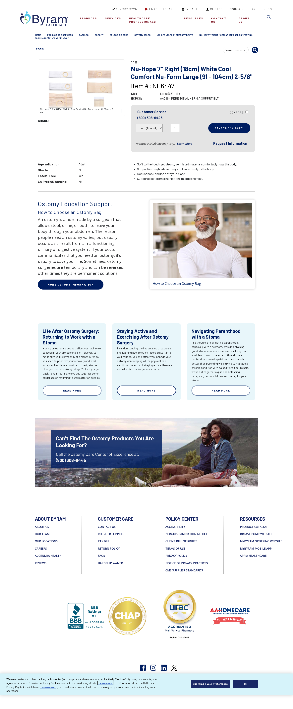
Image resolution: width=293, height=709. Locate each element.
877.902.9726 (126, 9)
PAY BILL (104, 541)
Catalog (83, 35)
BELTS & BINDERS (119, 35)
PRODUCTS (88, 18)
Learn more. (105, 683)
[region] (146, 684)
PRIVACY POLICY (176, 556)
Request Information (230, 143)
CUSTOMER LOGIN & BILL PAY (233, 9)
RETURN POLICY (109, 548)
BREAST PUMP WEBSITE (256, 534)
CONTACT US (218, 20)
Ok (245, 683)
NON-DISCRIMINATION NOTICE (186, 534)
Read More (72, 390)
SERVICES (113, 18)
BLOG (268, 9)
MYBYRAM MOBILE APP (256, 548)
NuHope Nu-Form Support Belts (175, 35)
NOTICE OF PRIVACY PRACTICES (186, 563)
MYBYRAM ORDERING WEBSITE (261, 541)
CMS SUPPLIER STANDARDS (184, 570)
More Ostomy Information (71, 284)
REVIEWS (40, 563)
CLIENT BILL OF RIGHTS (181, 541)
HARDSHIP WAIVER (110, 563)
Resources (193, 18)
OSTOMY (99, 35)
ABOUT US (244, 20)
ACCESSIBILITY (175, 527)
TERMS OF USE (175, 548)
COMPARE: (237, 112)
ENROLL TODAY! (161, 9)
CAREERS (41, 548)
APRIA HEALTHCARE (253, 556)
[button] (270, 18)
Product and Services (60, 35)
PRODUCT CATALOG (253, 527)
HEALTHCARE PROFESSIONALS (142, 20)
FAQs (101, 556)
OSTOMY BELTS (142, 35)
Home (38, 35)
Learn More (184, 143)
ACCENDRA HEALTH (48, 556)
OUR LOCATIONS (46, 541)
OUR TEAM (42, 534)
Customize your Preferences (210, 683)
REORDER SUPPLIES (111, 534)
